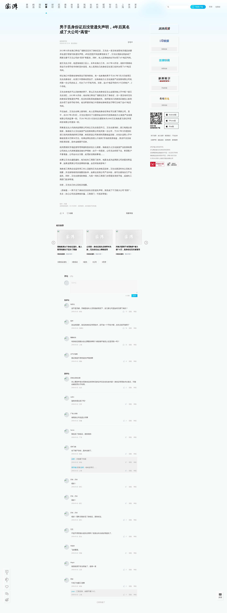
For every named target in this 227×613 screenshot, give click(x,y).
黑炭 (71, 579)
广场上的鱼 (74, 413)
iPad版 (171, 126)
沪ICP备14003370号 (156, 147)
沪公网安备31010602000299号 (160, 150)
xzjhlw (72, 397)
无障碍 (217, 7)
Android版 (172, 115)
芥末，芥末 (74, 479)
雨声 (71, 321)
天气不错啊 (74, 354)
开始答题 (164, 88)
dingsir (72, 562)
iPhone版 (172, 121)
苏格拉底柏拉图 (75, 378)
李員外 (72, 546)
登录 (210, 7)
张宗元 (72, 304)
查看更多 (164, 49)
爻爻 (71, 529)
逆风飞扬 (73, 446)
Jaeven (72, 430)
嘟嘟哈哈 (73, 337)
